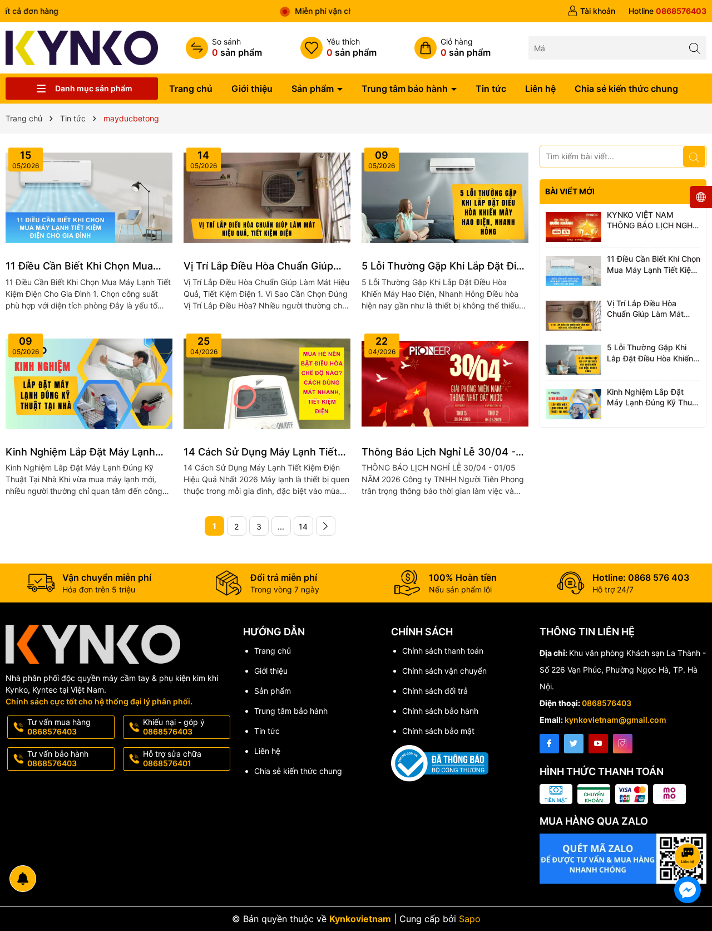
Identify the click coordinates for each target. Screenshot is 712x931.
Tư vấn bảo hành (57, 758)
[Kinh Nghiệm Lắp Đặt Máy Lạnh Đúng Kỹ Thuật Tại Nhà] (89, 384)
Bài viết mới (570, 191)
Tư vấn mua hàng (59, 726)
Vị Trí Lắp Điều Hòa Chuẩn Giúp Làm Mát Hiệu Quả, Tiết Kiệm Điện (266, 266)
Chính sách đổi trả (435, 690)
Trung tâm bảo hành (406, 88)
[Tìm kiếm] (695, 47)
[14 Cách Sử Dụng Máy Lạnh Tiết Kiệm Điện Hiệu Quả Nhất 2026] (267, 384)
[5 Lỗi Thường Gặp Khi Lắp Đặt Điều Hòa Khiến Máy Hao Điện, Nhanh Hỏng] (445, 198)
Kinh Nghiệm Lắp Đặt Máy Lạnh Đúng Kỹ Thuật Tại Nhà (80, 452)
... (281, 526)
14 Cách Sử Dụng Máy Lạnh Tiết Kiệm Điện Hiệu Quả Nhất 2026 (261, 452)
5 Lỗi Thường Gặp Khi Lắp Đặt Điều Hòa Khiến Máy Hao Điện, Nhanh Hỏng (445, 266)
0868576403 (606, 703)
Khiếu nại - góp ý (174, 726)
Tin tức (491, 88)
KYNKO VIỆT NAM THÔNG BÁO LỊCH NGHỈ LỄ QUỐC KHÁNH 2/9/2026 (651, 220)
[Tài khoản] (591, 11)
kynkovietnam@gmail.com (615, 719)
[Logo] (82, 47)
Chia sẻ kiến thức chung (626, 88)
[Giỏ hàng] (452, 48)
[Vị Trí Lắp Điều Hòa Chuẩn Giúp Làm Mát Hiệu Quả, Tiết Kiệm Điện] (267, 198)
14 (303, 526)
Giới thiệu (252, 88)
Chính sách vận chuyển (444, 670)
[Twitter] (574, 743)
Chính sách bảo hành (440, 711)
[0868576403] (667, 11)
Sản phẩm (313, 88)
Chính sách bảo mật (438, 731)
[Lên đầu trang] (689, 826)
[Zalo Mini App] (623, 859)
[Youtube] (598, 743)
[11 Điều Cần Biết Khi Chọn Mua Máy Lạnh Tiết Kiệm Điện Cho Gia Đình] (89, 198)
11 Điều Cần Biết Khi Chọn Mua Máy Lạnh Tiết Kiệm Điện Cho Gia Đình (86, 266)
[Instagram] (622, 743)
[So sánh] (224, 48)
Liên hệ (540, 88)
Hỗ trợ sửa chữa (172, 758)
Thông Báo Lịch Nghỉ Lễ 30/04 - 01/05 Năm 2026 (439, 452)
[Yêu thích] (338, 48)
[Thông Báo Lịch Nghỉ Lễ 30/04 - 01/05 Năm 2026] (445, 384)
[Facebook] (549, 743)
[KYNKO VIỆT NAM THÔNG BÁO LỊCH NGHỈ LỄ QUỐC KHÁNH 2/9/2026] (573, 227)
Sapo (470, 918)
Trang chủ (190, 88)
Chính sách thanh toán (442, 650)
